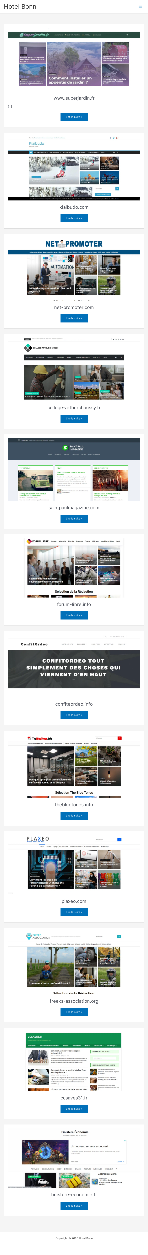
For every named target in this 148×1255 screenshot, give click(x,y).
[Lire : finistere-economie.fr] (74, 1157)
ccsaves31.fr (74, 1098)
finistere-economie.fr (74, 1194)
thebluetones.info (74, 804)
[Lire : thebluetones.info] (74, 766)
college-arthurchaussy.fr (74, 407)
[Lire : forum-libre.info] (74, 567)
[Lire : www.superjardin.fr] (74, 59)
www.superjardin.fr (74, 98)
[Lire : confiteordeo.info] (74, 665)
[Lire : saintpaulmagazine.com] (74, 469)
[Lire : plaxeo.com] (74, 864)
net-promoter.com (74, 307)
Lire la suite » (77, 116)
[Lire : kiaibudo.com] (74, 168)
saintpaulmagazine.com (74, 507)
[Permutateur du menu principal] (140, 7)
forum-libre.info (74, 604)
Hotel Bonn (20, 6)
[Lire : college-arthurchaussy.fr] (74, 369)
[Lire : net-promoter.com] (74, 268)
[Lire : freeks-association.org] (74, 962)
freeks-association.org (74, 1001)
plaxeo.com (74, 901)
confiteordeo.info (74, 704)
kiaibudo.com (74, 207)
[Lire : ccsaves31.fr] (74, 1061)
